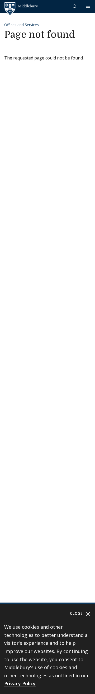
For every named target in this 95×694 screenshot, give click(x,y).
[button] (75, 6)
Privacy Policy (20, 683)
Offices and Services (21, 24)
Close (77, 613)
